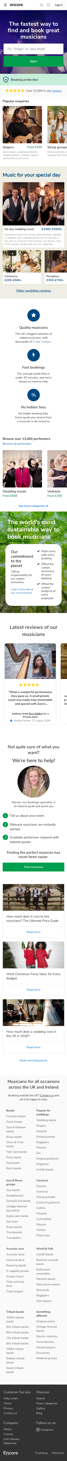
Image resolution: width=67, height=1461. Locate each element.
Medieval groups (46, 1358)
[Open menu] (5, 5)
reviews (57, 91)
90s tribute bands (17, 1327)
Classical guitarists (48, 1202)
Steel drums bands (48, 1284)
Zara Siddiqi (36, 713)
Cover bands (14, 1122)
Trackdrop (41, 1453)
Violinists (42, 1192)
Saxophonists (14, 1196)
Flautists (41, 1213)
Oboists (41, 1225)
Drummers (43, 1353)
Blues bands (14, 1137)
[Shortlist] (48, 5)
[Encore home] (16, 5)
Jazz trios (12, 1221)
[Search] (41, 5)
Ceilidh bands (44, 1170)
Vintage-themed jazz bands (16, 1208)
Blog (39, 1413)
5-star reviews (42, 342)
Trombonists (14, 1232)
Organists (42, 1164)
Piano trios (43, 1235)
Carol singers (14, 1291)
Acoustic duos (15, 1254)
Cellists (41, 1208)
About (7, 1429)
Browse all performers (17, 444)
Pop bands (13, 1163)
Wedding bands (46, 1120)
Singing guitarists (47, 1159)
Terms (8, 1403)
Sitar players (44, 1301)
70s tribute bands (17, 1338)
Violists (41, 1230)
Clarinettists (43, 1219)
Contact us (47, 1095)
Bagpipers (42, 1142)
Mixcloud (57, 1453)
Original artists (45, 1321)
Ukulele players (46, 1347)
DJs (38, 1153)
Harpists (41, 1131)
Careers (8, 1434)
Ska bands (42, 1290)
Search (40, 1398)
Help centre (11, 1398)
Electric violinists (47, 1336)
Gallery (40, 1408)
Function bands (16, 1116)
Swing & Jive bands (18, 1201)
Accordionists (45, 1342)
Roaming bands (16, 1265)
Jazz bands (13, 1190)
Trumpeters (13, 1238)
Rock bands (13, 1168)
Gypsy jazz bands (17, 1216)
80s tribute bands (17, 1332)
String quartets (45, 1137)
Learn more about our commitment (22, 591)
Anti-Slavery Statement (11, 1441)
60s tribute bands (17, 1343)
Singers (41, 1126)
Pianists (41, 1148)
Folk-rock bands (16, 1152)
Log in (59, 5)
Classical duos (15, 1260)
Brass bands (14, 1227)
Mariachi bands (45, 1279)
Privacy (8, 1408)
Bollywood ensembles (43, 1272)
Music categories (47, 1403)
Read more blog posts (33, 1060)
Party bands (13, 1157)
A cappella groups (17, 1271)
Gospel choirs (15, 1276)
